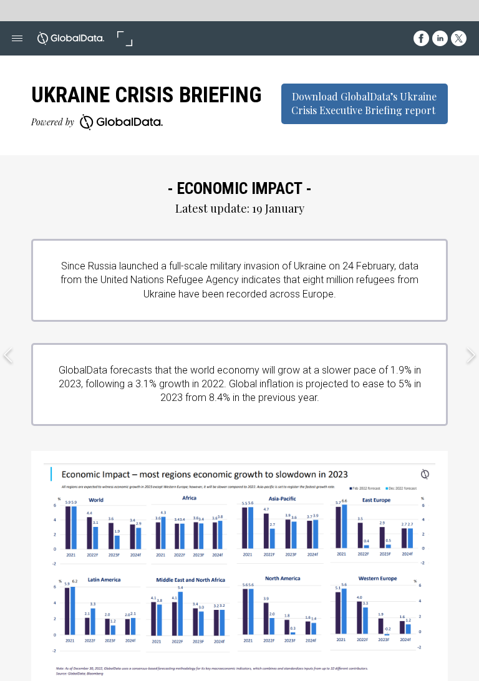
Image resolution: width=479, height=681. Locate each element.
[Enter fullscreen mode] (124, 38)
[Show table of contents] (17, 38)
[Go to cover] (70, 38)
